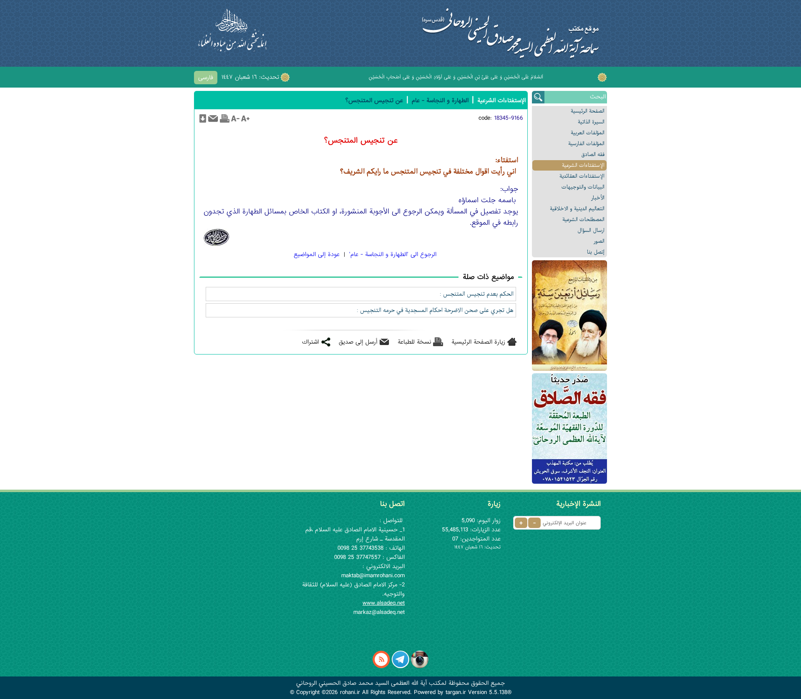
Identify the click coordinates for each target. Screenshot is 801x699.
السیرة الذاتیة (591, 122)
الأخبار (598, 198)
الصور (599, 241)
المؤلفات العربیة (588, 133)
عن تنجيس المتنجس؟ (374, 100)
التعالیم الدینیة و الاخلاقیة (577, 209)
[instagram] (419, 666)
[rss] (381, 666)
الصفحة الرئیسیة (588, 111)
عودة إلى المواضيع (317, 254)
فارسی (205, 77)
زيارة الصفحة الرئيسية (478, 342)
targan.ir (456, 692)
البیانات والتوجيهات (583, 187)
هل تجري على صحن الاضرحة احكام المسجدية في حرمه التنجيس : (435, 310)
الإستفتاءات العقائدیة (582, 176)
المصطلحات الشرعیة (583, 220)
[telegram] (400, 666)
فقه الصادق (593, 154)
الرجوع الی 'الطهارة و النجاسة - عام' (392, 254)
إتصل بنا (596, 252)
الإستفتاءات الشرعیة (583, 165)
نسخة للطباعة (414, 342)
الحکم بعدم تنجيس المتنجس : (477, 294)
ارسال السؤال (591, 230)
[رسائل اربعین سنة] (569, 315)
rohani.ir (350, 692)
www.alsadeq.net (384, 603)
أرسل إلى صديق (358, 342)
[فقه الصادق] (569, 428)
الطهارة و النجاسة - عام (440, 100)
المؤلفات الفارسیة (586, 144)
